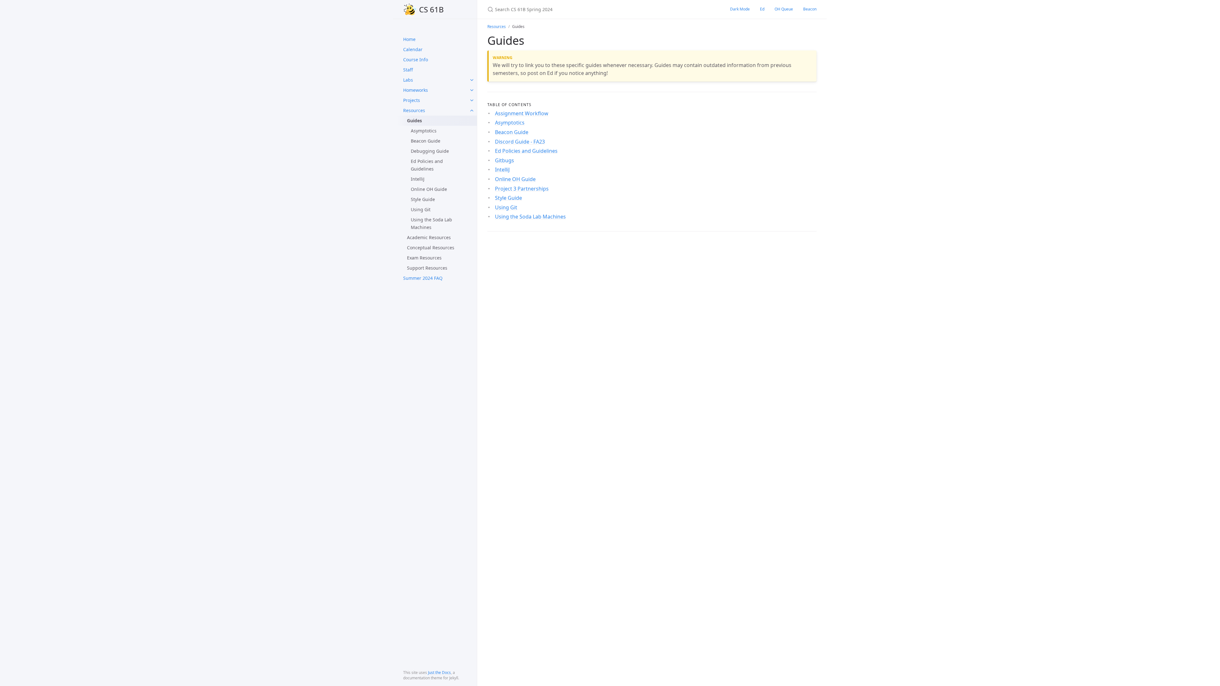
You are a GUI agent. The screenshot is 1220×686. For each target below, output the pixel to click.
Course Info (415, 60)
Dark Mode (740, 9)
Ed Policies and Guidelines (427, 165)
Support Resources (427, 268)
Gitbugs (504, 160)
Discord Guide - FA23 (520, 141)
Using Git (420, 209)
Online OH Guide (429, 189)
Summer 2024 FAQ (423, 278)
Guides (414, 121)
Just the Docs (439, 672)
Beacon (810, 9)
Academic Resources (429, 237)
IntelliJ (417, 179)
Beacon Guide (425, 141)
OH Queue (784, 9)
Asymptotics (424, 131)
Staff (408, 70)
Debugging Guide (430, 151)
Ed (762, 9)
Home (409, 39)
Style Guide (423, 199)
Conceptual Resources (430, 248)
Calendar (413, 49)
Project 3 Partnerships (522, 188)
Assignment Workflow (521, 113)
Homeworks (415, 90)
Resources (414, 110)
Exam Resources (424, 258)
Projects (411, 100)
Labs (408, 80)
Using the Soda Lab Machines (431, 223)
